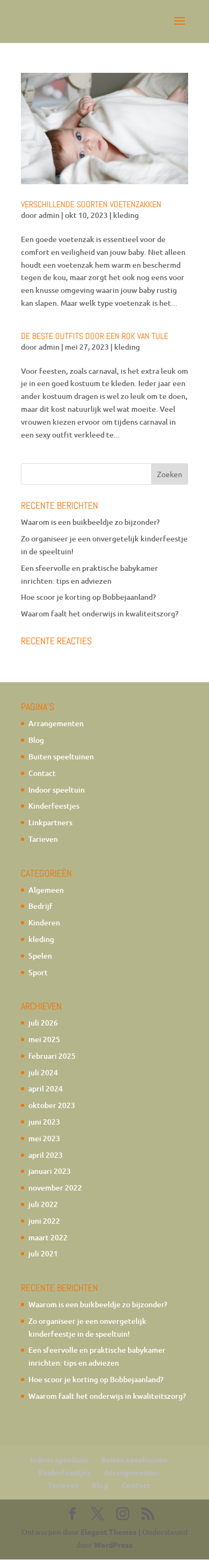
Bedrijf (40, 906)
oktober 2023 (51, 1105)
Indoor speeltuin (56, 790)
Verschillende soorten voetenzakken (91, 204)
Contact (42, 773)
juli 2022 (43, 1204)
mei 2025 (44, 1039)
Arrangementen (56, 723)
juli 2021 (43, 1253)
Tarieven (43, 839)
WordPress (113, 1544)
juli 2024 (43, 1072)
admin (49, 215)
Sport (38, 972)
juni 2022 (44, 1221)
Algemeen (46, 890)
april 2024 (45, 1088)
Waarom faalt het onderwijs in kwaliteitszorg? (99, 613)
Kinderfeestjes (53, 806)
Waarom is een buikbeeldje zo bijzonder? (90, 522)
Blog (36, 740)
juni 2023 (44, 1122)
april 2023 (45, 1155)
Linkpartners (50, 822)
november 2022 (55, 1187)
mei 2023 (44, 1138)
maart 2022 (48, 1237)
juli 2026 (43, 1023)
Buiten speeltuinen (61, 756)
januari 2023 (49, 1171)
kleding (126, 215)
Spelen (40, 956)
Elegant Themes (108, 1531)
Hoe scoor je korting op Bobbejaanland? (88, 597)
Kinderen (44, 922)
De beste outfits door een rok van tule (94, 336)
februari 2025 (52, 1056)
